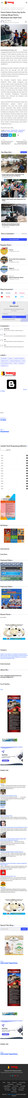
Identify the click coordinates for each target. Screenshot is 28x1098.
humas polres (23, 657)
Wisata (15, 363)
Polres (23, 360)
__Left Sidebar (10, 1084)
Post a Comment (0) (14, 239)
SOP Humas (3, 887)
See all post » (3, 418)
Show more (23, 152)
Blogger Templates (11, 1094)
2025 (14, 458)
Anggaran (11, 268)
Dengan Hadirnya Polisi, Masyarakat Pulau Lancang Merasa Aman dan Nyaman (13, 175)
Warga (15, 131)
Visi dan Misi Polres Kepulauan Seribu (17, 259)
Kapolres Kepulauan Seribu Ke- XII (7, 876)
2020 (14, 471)
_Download (6, 1088)
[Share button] (18, 135)
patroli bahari (10, 131)
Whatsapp (14, 135)
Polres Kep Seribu (4, 657)
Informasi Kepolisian (9, 963)
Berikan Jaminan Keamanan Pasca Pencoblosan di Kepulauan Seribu (11, 224)
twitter (22, 296)
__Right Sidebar (7, 1086)
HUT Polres (12, 658)
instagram (22, 293)
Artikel (3, 420)
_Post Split (22, 1086)
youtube (8, 296)
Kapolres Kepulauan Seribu (16, 277)
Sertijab (8, 658)
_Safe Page (14, 1088)
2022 (14, 466)
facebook (8, 293)
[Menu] (2, 2)
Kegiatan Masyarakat (19, 358)
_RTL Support (7, 1089)
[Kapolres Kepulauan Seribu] (4, 278)
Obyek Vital (3, 131)
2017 (14, 478)
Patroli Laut (3, 658)
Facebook (5, 135)
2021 (14, 468)
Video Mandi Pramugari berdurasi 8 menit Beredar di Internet (13, 827)
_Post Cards (15, 1086)
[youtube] (15, 1076)
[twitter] (13, 1076)
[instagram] (18, 1076)
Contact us (14, 1082)
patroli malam (7, 655)
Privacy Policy (22, 1082)
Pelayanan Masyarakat (15, 360)
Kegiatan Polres (14, 130)
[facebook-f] (10, 1076)
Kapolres (11, 358)
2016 (14, 481)
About (8, 1082)
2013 (14, 488)
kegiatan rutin (4, 365)
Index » (2, 429)
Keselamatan (22, 130)
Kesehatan (4, 431)
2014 (14, 486)
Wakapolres (17, 657)
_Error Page (21, 1088)
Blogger (14, 1089)
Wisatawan (6, 8)
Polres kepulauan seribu (6, 363)
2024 (14, 460)
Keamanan (7, 130)
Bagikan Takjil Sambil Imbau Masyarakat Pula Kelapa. (14, 200)
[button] (26, 2)
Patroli (25, 654)
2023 (14, 463)
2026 (14, 455)
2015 (14, 483)
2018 (14, 476)
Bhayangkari (4, 358)
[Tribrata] (4, 251)
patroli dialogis (11, 657)
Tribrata (2, 784)
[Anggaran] (4, 269)
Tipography (21, 1089)
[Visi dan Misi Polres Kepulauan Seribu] (4, 260)
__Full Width (18, 1084)
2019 (14, 473)
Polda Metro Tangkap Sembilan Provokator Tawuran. (11, 851)
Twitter (10, 135)
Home (2, 8)
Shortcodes (14, 1091)
